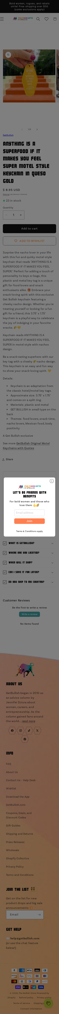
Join (29, 521)
